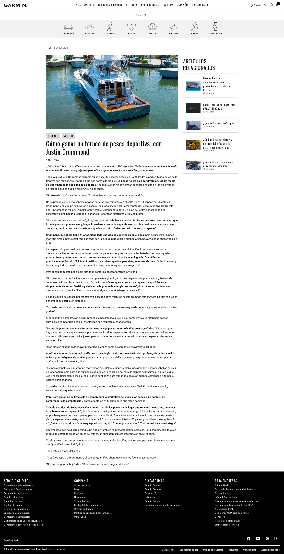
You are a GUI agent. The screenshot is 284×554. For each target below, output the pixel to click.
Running (195, 34)
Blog (76, 489)
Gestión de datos (13, 505)
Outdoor (173, 34)
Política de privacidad (213, 550)
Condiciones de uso (189, 550)
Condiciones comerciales (17, 517)
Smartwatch (215, 34)
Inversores (79, 493)
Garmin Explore (152, 501)
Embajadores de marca (227, 525)
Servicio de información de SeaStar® (234, 505)
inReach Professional (226, 497)
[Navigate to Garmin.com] (15, 5)
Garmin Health (222, 485)
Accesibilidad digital (270, 550)
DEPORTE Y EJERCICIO (110, 5)
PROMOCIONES (200, 5)
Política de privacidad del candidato (93, 513)
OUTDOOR (131, 5)
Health (131, 34)
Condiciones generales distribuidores (23, 525)
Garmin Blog (142, 15)
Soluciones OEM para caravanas (232, 513)
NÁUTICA (168, 5)
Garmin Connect (153, 485)
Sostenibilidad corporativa (88, 505)
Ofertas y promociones (16, 509)
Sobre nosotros (82, 485)
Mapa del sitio (168, 550)
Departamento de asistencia (19, 485)
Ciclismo (89, 34)
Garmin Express (153, 489)
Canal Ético (80, 517)
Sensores (220, 517)
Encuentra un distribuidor (17, 513)
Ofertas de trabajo (83, 509)
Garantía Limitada (13, 501)
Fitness (110, 34)
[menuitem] (255, 5)
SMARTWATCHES (85, 5)
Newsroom (79, 497)
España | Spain (11, 540)
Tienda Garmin (82, 501)
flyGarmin (150, 497)
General (53, 136)
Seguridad (233, 550)
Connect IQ (150, 493)
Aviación (182, 5)
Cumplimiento (249, 550)
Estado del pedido (13, 497)
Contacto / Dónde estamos (18, 489)
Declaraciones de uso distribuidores (23, 521)
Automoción (68, 34)
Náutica (152, 34)
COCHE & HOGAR (150, 5)
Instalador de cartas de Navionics (162, 505)
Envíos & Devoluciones (16, 493)
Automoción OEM (224, 509)
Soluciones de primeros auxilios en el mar (237, 501)
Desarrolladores (223, 493)
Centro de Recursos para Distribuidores (235, 489)
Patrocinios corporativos (228, 521)
